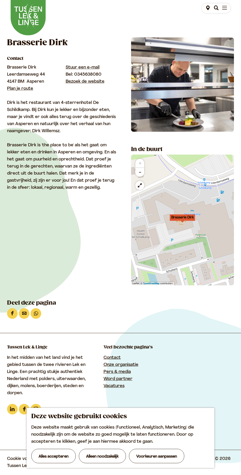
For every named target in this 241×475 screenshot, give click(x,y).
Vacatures (114, 386)
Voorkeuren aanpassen (156, 457)
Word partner (118, 379)
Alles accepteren (53, 457)
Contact (112, 358)
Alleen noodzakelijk (102, 457)
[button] (182, 220)
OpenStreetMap (151, 284)
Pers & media (117, 372)
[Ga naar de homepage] (28, 17)
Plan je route (20, 89)
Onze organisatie (121, 365)
